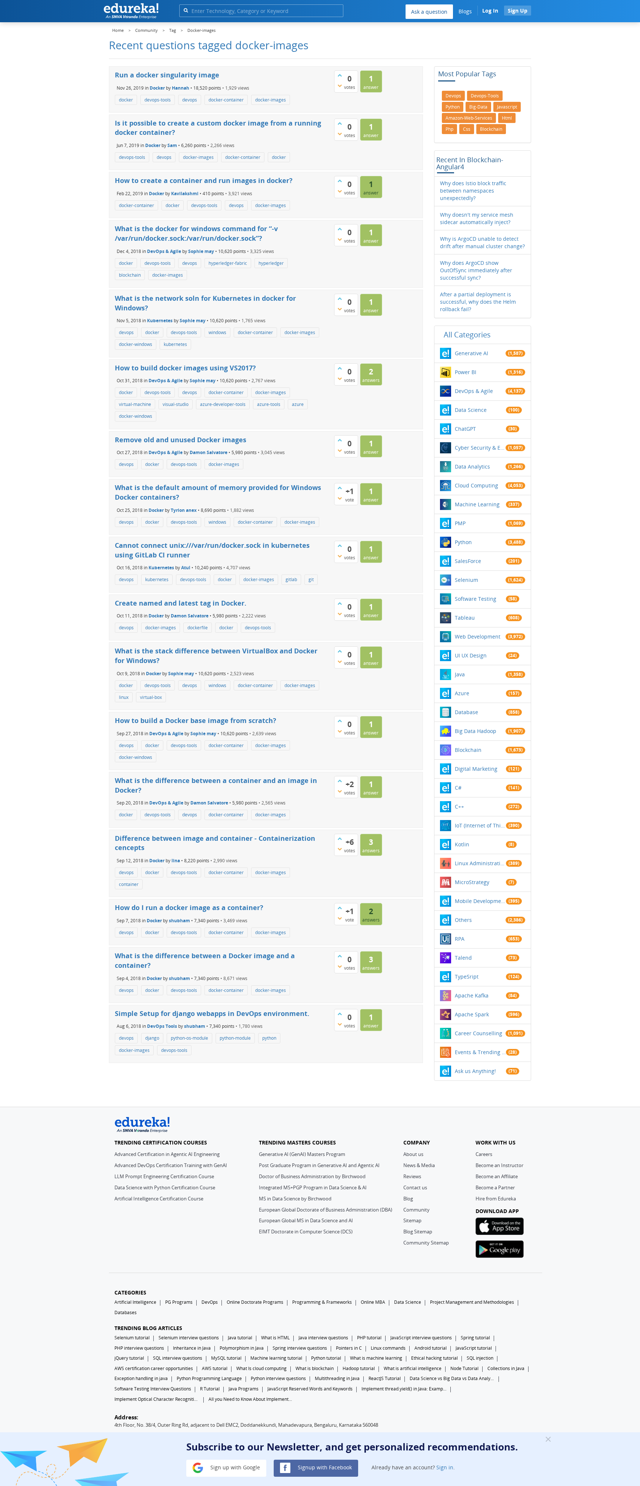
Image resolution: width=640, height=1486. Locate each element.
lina (175, 860)
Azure (462, 693)
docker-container (226, 100)
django (152, 1038)
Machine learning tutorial (276, 1358)
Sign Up (517, 10)
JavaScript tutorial (474, 1348)
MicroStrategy (472, 882)
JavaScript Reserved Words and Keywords (310, 1389)
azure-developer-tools (223, 404)
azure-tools (268, 404)
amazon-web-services (469, 118)
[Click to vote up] (340, 75)
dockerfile (197, 627)
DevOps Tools (162, 1026)
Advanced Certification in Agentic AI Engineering (167, 1154)
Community (416, 1209)
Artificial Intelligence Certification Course (158, 1198)
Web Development (477, 636)
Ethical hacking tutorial (434, 1358)
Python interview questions (278, 1378)
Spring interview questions (300, 1348)
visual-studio (176, 404)
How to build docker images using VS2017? (185, 367)
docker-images (270, 100)
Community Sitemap (426, 1242)
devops (189, 100)
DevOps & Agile (164, 251)
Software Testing (475, 598)
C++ (459, 806)
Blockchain (468, 749)
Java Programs (244, 1389)
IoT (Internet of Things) (480, 825)
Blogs (465, 11)
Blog (408, 1198)
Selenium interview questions (189, 1338)
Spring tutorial (475, 1338)
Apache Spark (472, 1014)
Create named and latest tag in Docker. (180, 603)
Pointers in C (349, 1348)
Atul (185, 567)
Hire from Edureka (496, 1198)
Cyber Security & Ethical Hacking (480, 447)
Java (460, 674)
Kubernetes (160, 320)
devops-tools (157, 100)
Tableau (465, 617)
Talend (463, 957)
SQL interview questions (177, 1358)
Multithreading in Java (337, 1378)
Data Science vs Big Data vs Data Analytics (452, 1378)
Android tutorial (430, 1348)
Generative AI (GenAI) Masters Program (302, 1154)
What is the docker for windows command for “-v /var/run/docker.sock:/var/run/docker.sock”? (196, 233)
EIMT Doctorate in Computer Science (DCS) (306, 1231)
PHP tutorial (369, 1338)
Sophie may (201, 251)
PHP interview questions (139, 1348)
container (129, 884)
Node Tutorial (464, 1368)
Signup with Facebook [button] (324, 1467)
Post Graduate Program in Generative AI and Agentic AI (319, 1165)
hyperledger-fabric (228, 263)
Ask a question (429, 11)
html (507, 118)
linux (124, 697)
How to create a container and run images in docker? (204, 180)
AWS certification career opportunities (153, 1368)
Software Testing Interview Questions (152, 1389)
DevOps (209, 1302)
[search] (185, 10)
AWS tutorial (214, 1368)
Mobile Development (480, 900)
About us (413, 1154)
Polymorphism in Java (242, 1348)
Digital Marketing (476, 768)
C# (458, 787)
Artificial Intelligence (135, 1302)
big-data (478, 107)
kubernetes (175, 344)
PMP (460, 523)
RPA (459, 938)
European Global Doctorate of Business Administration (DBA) (325, 1209)
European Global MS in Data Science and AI (306, 1220)
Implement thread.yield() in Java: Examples (404, 1389)
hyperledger (271, 263)
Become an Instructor (499, 1165)
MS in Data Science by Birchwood (295, 1198)
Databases (125, 1312)
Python (463, 542)
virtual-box (151, 697)
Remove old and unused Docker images (180, 439)
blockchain (130, 275)
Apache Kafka (472, 995)
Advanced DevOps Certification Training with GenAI (170, 1165)
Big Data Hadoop (475, 730)
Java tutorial (240, 1338)
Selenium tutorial (132, 1338)
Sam (172, 145)
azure (298, 404)
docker (126, 100)
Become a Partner (495, 1187)
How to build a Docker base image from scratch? (195, 720)
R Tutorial (210, 1389)
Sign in (444, 1467)
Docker (157, 87)
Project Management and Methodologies (472, 1302)
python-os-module (189, 1038)
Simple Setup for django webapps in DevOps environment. (212, 1013)
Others (463, 919)
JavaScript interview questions (421, 1338)
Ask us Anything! (475, 1070)
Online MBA (373, 1302)
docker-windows (135, 344)
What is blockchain (315, 1368)
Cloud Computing (476, 485)
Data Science (471, 409)
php (449, 129)
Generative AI (471, 353)
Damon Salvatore (208, 452)
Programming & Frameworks (322, 1302)
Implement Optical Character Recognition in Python (157, 1399)
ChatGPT (465, 428)
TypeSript (467, 976)
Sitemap (412, 1220)
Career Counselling (478, 1033)
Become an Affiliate (497, 1176)
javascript (507, 107)
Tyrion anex (184, 510)
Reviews (412, 1176)
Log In (490, 10)
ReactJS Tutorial (385, 1378)
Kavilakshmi (185, 193)
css (466, 129)
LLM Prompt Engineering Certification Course (164, 1176)
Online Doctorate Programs (255, 1302)
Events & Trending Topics (480, 1052)
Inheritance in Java (192, 1348)
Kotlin (462, 844)
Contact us (415, 1187)
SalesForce (468, 560)
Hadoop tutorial (359, 1368)
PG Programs (179, 1302)
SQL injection (480, 1358)
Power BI (465, 372)
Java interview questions (323, 1338)
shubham (179, 920)
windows (217, 332)
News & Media (419, 1165)
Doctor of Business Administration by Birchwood (312, 1176)
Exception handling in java (141, 1378)
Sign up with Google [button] (234, 1467)
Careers (484, 1154)
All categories (467, 335)
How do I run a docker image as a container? (189, 907)
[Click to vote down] (340, 85)
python (269, 1038)
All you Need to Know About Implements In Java (251, 1399)
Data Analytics (472, 466)
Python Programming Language (209, 1378)
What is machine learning (376, 1358)
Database (466, 712)
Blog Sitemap (417, 1231)
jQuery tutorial (129, 1358)
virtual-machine (135, 404)
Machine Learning (477, 504)
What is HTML (275, 1338)
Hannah (180, 87)
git (311, 579)
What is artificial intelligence (412, 1368)
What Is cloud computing (261, 1368)
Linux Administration (480, 863)
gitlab (291, 579)
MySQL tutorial (226, 1358)
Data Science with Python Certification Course (164, 1187)
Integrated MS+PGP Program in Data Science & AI (313, 1187)
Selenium (466, 579)
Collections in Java (505, 1368)
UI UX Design (471, 655)
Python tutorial (326, 1358)
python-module (235, 1038)
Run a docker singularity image (167, 74)
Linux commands (388, 1348)
